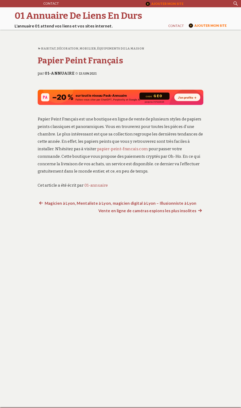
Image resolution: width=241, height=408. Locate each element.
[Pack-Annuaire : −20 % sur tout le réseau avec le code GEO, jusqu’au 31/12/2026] (120, 97)
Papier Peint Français (80, 60)
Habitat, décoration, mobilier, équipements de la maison (92, 48)
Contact (51, 3)
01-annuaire (59, 73)
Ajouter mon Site (165, 4)
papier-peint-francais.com (122, 148)
